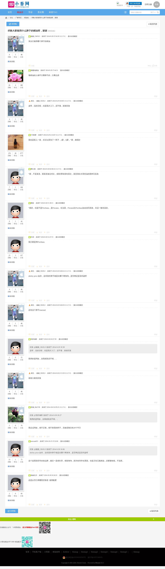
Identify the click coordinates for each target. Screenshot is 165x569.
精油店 (20, 12)
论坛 (11, 18)
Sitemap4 (113, 552)
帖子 (152, 12)
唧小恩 (33, 169)
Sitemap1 (84, 552)
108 (21, 187)
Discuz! (97, 563)
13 (9, 459)
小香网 (6, 18)
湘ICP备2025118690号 (95, 557)
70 (21, 425)
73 (21, 459)
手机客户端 (36, 552)
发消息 (12, 61)
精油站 (26, 18)
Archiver (66, 552)
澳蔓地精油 (35, 70)
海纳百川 (34, 475)
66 (9, 85)
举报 (149, 66)
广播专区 (18, 18)
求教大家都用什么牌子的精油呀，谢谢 (44, 18)
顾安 (32, 203)
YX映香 (33, 135)
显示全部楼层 (72, 36)
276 (9, 153)
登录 (156, 4)
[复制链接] (51, 31)
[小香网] (17, 4)
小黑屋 (47, 552)
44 (21, 221)
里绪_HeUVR (35, 407)
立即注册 (148, 4)
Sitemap (75, 552)
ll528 (32, 237)
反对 (48, 96)
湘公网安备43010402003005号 (76, 557)
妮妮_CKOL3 (35, 36)
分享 (155, 66)
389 (21, 85)
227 (21, 255)
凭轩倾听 (34, 339)
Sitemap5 (123, 552)
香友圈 (41, 12)
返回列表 (153, 24)
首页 (10, 12)
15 (21, 357)
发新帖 (14, 24)
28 (15, 153)
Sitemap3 (104, 552)
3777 (21, 153)
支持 (40, 96)
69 (21, 493)
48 (21, 55)
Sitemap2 (94, 552)
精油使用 (56, 552)
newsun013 (34, 441)
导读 (30, 12)
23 (9, 255)
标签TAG (53, 12)
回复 (32, 66)
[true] (158, 12)
